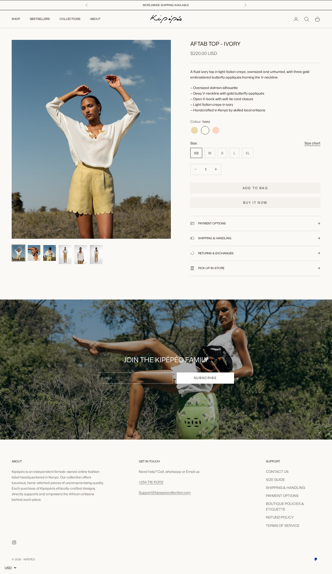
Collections (70, 19)
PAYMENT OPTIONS (282, 495)
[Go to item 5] (80, 255)
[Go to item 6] (96, 255)
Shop (16, 19)
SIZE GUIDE (275, 479)
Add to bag (255, 187)
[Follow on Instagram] (14, 542)
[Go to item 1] (18, 253)
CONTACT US (277, 471)
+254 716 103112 (151, 482)
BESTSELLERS (40, 19)
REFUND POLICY (280, 517)
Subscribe (205, 378)
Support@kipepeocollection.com (165, 492)
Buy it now (255, 202)
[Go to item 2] (34, 253)
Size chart (312, 143)
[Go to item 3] (49, 253)
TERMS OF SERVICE (282, 525)
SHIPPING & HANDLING (285, 487)
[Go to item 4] (65, 255)
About (95, 19)
